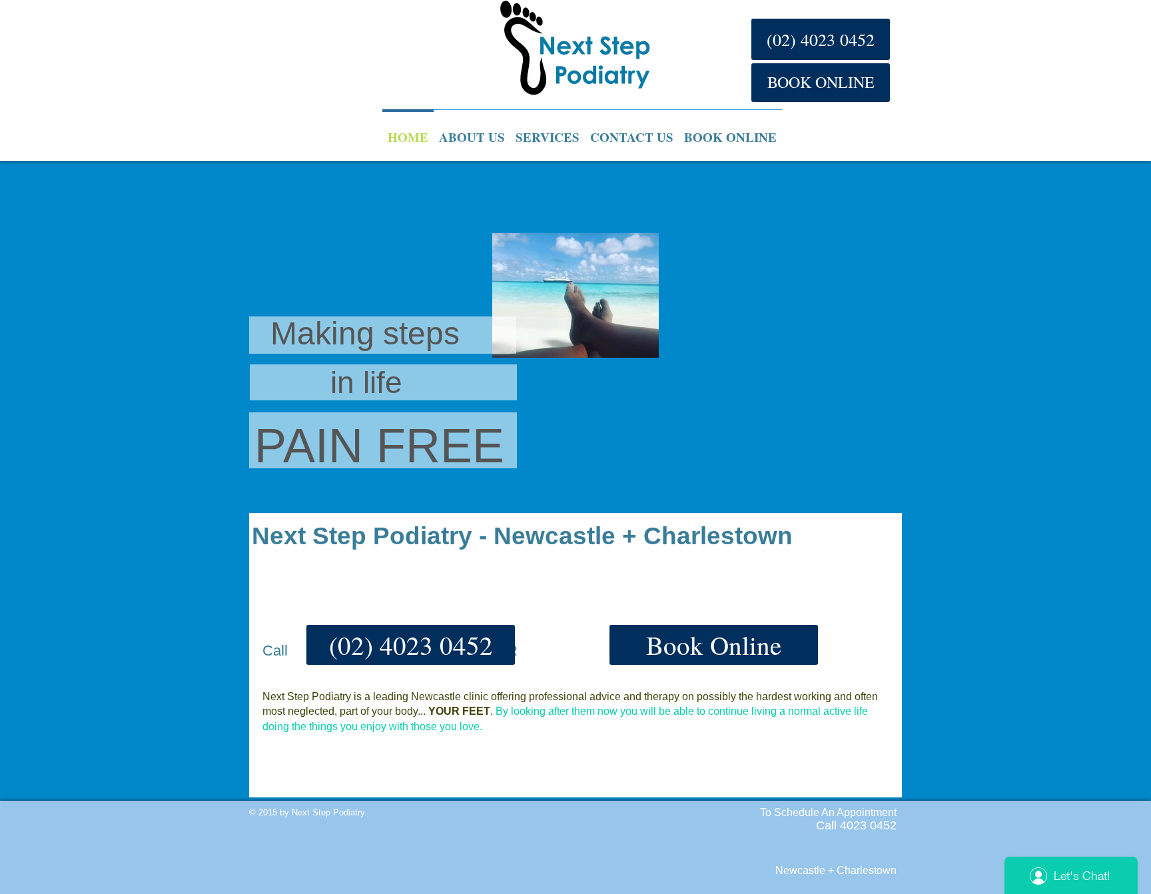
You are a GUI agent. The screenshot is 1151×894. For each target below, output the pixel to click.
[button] (410, 645)
